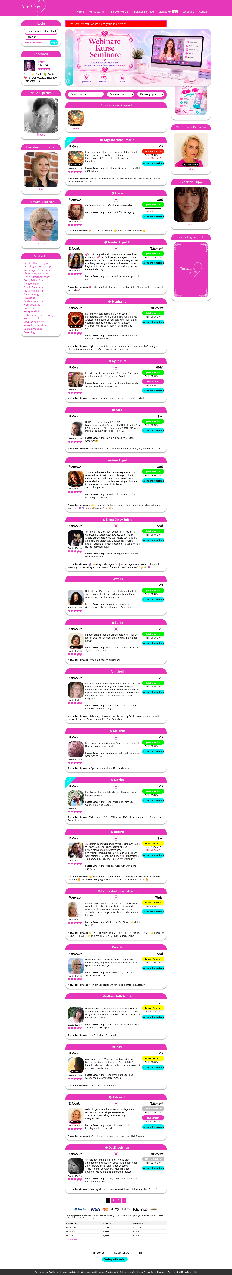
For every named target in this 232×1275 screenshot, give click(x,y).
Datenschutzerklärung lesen (180, 1272)
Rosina (119, 831)
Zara (119, 410)
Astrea (117, 1097)
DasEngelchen (119, 1147)
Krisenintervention (35, 325)
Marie (76, 128)
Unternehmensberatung (38, 315)
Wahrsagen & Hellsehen (38, 270)
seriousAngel (117, 460)
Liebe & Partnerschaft (37, 277)
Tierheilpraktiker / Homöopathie (34, 302)
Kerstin (41, 243)
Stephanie (119, 301)
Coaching (29, 332)
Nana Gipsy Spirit (119, 519)
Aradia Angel (117, 242)
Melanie (119, 731)
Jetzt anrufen (153, 204)
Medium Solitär (113, 996)
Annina (41, 135)
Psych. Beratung (33, 287)
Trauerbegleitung (34, 290)
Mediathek (164, 11)
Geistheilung (31, 294)
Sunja (119, 622)
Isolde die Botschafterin (119, 891)
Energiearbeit (32, 311)
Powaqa (117, 579)
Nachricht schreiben (153, 163)
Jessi (119, 1047)
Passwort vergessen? (33, 42)
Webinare (188, 11)
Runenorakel (31, 318)
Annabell (117, 671)
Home (80, 11)
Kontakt (203, 11)
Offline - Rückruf (153, 1108)
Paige (41, 61)
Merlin (119, 780)
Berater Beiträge (144, 11)
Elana (119, 193)
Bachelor (29, 308)
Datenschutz (121, 1252)
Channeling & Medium (37, 273)
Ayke (41, 189)
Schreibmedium (33, 329)
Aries (191, 224)
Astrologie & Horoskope (38, 266)
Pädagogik (30, 297)
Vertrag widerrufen (114, 1259)
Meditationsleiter (34, 322)
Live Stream (153, 381)
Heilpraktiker (31, 284)
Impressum (100, 1252)
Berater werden (120, 11)
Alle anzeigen (71, 1239)
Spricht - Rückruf (153, 151)
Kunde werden (97, 11)
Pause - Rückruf (153, 843)
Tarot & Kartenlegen (36, 263)
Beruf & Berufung (34, 280)
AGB (139, 1252)
